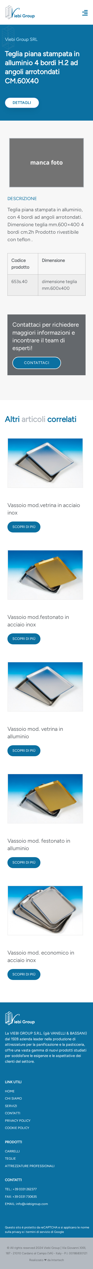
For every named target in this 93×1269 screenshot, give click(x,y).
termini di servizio (38, 1232)
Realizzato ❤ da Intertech (46, 1260)
